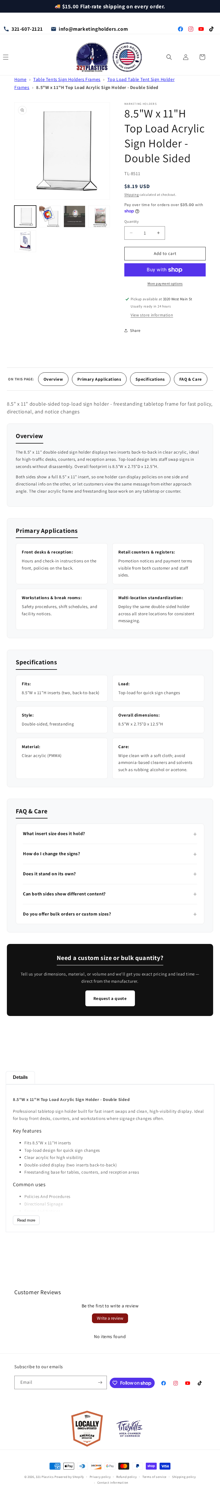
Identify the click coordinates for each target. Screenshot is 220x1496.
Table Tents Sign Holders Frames (67, 79)
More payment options (165, 283)
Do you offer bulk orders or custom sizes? (110, 914)
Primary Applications (99, 379)
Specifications (150, 379)
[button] (169, 57)
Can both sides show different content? (110, 894)
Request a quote (110, 998)
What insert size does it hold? (110, 834)
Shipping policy (184, 1477)
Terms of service (154, 1477)
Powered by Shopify (69, 1477)
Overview (53, 379)
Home (20, 79)
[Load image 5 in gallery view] (25, 241)
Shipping (131, 194)
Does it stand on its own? (110, 874)
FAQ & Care (190, 379)
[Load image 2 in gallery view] (50, 216)
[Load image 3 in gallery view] (74, 216)
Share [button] (135, 330)
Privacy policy (100, 1477)
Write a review (110, 1318)
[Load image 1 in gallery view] (25, 216)
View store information (152, 315)
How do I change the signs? (110, 854)
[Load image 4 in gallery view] (99, 216)
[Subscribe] (100, 1382)
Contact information (112, 1482)
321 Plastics (45, 1477)
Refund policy (126, 1477)
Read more (26, 1220)
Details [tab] (20, 1077)
